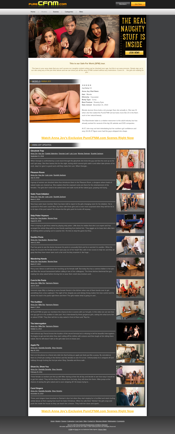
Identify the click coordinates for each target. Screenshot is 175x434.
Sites (81, 12)
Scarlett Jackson (97, 153)
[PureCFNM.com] (47, 4)
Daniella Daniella (44, 348)
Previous (24, 36)
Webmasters (112, 421)
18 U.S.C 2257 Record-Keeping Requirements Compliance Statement (88, 425)
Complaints (121, 421)
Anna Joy (34, 153)
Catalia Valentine (51, 153)
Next (150, 36)
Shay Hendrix (57, 348)
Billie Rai (41, 283)
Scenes (56, 12)
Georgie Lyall (64, 153)
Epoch (76, 429)
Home (33, 12)
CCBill (70, 429)
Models (44, 12)
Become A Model (101, 421)
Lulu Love (73, 153)
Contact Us (91, 421)
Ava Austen (42, 218)
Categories (69, 12)
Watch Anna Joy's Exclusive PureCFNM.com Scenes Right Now (87, 138)
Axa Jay (41, 153)
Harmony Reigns (52, 283)
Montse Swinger (84, 153)
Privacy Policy (102, 429)
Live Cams (79, 421)
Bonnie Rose (52, 218)
